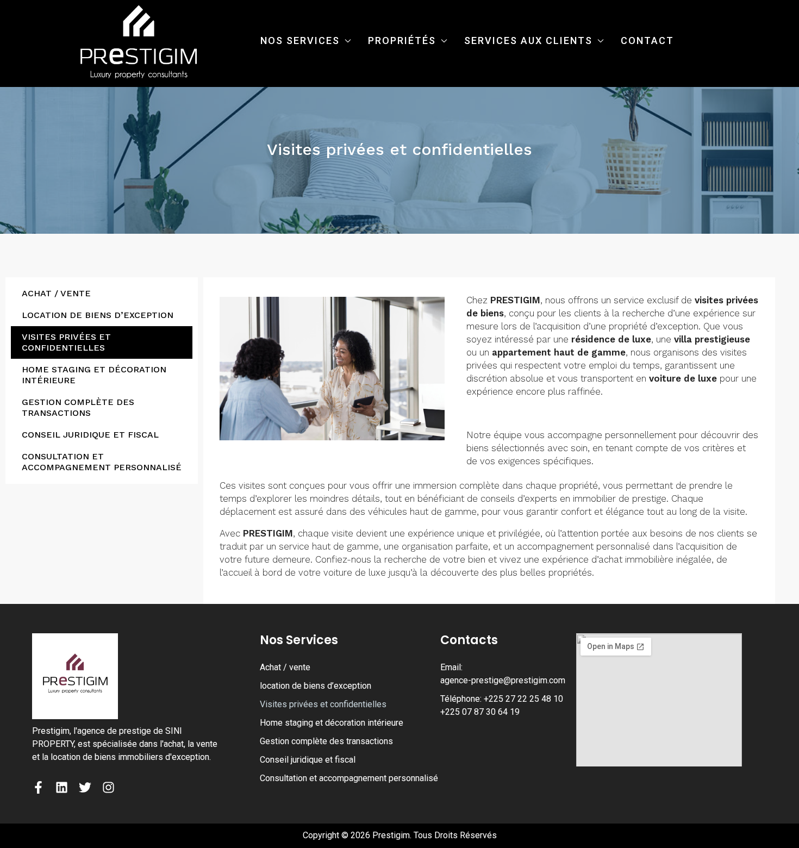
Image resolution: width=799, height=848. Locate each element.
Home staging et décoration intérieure (94, 374)
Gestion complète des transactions (78, 407)
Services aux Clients (528, 40)
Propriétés (402, 40)
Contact (647, 40)
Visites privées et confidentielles (66, 342)
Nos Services (300, 40)
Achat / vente (56, 293)
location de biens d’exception (97, 315)
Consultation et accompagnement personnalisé (102, 461)
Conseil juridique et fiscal (90, 434)
